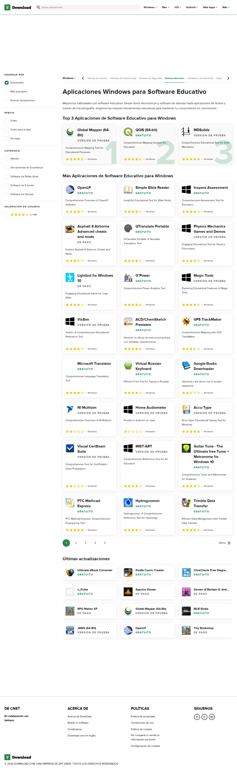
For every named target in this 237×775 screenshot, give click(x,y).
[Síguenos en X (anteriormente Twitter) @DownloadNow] (204, 717)
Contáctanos (75, 729)
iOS (176, 7)
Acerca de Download (79, 716)
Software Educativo (174, 78)
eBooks (14, 158)
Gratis (13, 120)
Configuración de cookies (145, 746)
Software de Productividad (123, 78)
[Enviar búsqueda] (38, 7)
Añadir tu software (78, 723)
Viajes (219, 78)
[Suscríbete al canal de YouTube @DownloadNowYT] (212, 717)
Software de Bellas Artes (24, 176)
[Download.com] (17, 7)
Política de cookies (141, 729)
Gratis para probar (20, 129)
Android (191, 7)
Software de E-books (22, 185)
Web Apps (209, 7)
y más (33, 214)
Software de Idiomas (22, 194)
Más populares (18, 91)
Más (224, 7)
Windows (149, 7)
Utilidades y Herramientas (200, 78)
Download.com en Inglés (82, 735)
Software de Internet (97, 78)
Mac (164, 7)
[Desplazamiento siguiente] (228, 78)
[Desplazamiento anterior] (83, 78)
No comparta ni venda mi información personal (145, 737)
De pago (15, 138)
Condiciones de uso (142, 723)
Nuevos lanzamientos (22, 100)
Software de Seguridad (150, 78)
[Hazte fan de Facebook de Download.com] (197, 717)
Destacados (17, 82)
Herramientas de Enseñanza (26, 167)
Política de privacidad (143, 716)
